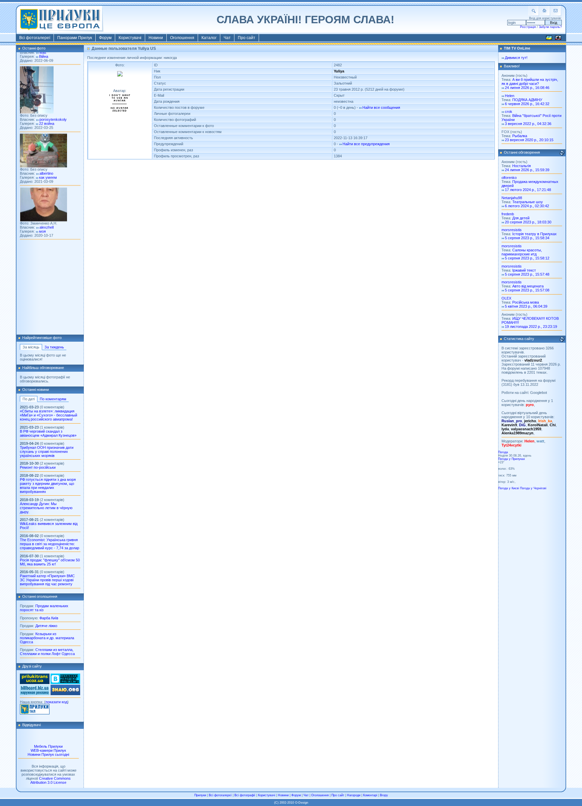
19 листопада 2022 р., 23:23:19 (531, 326)
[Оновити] (561, 153)
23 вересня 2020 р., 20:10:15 (529, 140)
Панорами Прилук (74, 37)
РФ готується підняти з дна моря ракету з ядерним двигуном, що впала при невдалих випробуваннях (48, 485)
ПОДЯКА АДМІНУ (527, 100)
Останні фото (33, 48)
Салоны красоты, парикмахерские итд (522, 252)
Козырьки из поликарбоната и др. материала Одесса (47, 638)
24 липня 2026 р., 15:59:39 (527, 170)
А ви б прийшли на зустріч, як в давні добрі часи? (530, 82)
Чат (227, 37)
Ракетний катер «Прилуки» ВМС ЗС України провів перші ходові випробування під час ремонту (47, 580)
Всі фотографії (244, 795)
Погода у (511, 459)
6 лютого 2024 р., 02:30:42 (527, 206)
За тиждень (54, 347)
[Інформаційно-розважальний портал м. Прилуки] (35, 713)
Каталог (209, 37)
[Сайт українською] (549, 38)
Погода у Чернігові (533, 488)
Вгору (384, 795)
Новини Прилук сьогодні (48, 754)
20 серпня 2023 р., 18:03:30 (528, 222)
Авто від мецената (528, 286)
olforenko (509, 178)
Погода (503, 452)
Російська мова (525, 302)
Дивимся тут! (516, 58)
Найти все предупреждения (366, 144)
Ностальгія (521, 166)
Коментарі (370, 795)
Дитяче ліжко (46, 626)
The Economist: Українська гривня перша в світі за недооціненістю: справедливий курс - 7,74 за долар (49, 544)
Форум (105, 37)
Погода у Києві (508, 488)
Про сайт (246, 37)
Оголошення (182, 37)
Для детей (520, 218)
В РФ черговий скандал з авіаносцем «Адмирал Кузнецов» (48, 433)
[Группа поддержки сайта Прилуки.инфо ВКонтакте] (65, 683)
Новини (156, 37)
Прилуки (200, 795)
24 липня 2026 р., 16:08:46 (527, 88)
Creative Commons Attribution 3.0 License (50, 780)
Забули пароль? (550, 27)
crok (508, 112)
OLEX (506, 298)
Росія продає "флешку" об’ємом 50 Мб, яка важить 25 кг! (50, 562)
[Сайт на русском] (558, 38)
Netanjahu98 (512, 198)
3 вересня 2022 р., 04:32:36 (528, 124)
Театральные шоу (527, 202)
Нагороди (353, 795)
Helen (509, 96)
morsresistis (512, 230)
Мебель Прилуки (48, 746)
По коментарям (53, 399)
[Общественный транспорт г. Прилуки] (35, 683)
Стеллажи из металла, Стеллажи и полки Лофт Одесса (47, 652)
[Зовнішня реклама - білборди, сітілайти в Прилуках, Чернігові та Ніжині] (35, 694)
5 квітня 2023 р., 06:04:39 (526, 306)
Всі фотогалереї (34, 37)
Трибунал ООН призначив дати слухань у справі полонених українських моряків (46, 451)
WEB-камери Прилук (48, 750)
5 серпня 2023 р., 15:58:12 (527, 258)
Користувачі (130, 37)
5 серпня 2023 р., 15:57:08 (527, 290)
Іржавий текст (524, 270)
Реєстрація (528, 27)
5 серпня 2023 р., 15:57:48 (527, 274)
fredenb (508, 214)
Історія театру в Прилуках (534, 234)
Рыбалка (519, 136)
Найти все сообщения (381, 107)
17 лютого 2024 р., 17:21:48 (528, 190)
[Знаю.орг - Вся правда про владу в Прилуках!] (65, 694)
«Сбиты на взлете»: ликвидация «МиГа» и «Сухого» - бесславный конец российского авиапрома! (48, 415)
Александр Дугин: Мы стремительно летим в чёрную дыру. (46, 508)
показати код (56, 702)
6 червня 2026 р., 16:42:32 (527, 104)
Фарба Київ (48, 618)
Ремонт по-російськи (38, 467)
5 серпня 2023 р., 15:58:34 (527, 238)
